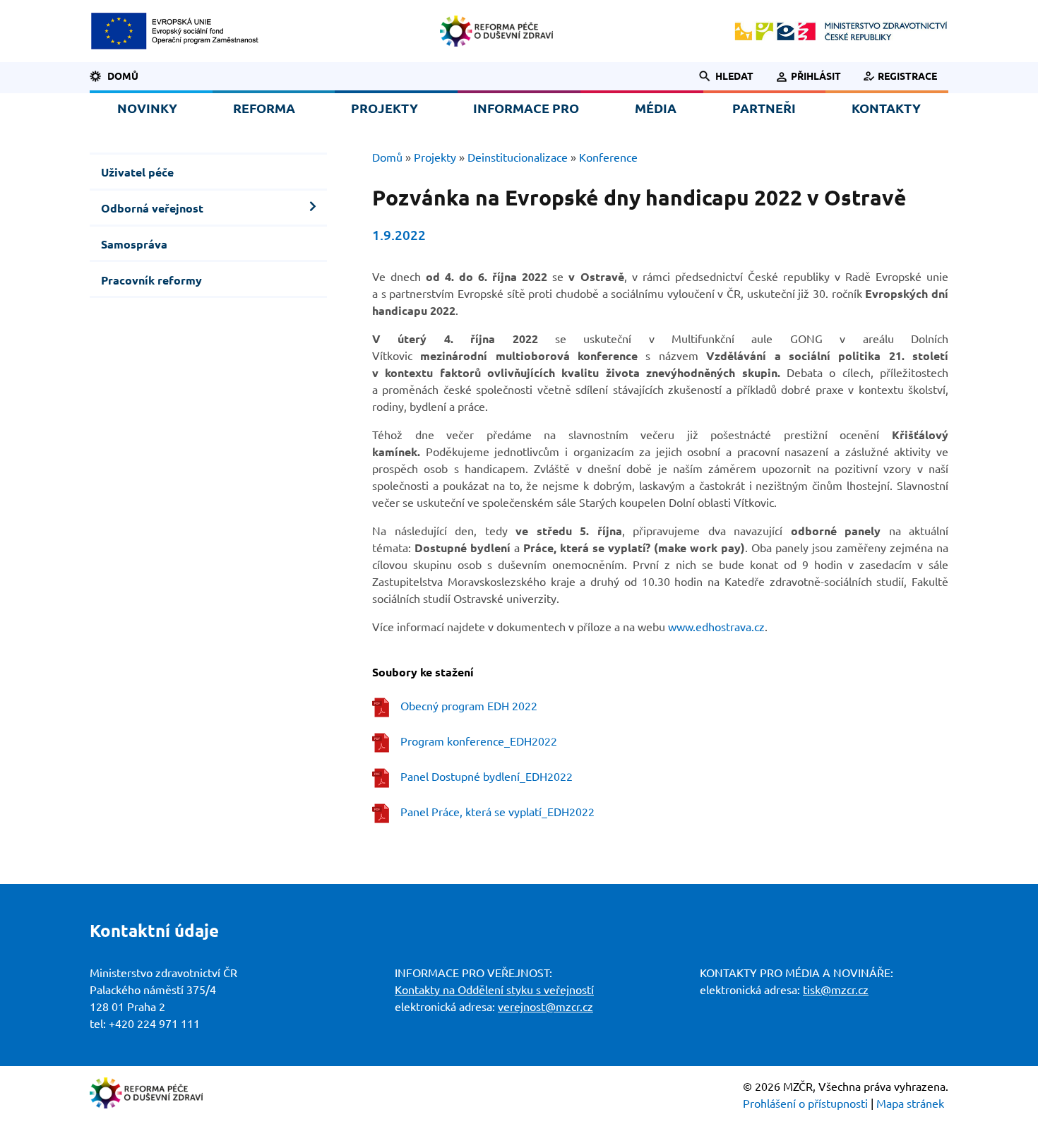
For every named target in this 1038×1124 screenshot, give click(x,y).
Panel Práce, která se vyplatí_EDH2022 (497, 812)
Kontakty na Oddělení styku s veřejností (494, 990)
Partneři (764, 108)
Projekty (384, 108)
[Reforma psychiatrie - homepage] (496, 31)
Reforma (264, 108)
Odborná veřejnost (152, 208)
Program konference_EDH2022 (478, 741)
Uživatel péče (137, 172)
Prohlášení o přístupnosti (805, 1103)
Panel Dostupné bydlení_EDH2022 (486, 776)
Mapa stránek (910, 1103)
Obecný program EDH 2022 (468, 706)
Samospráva (134, 244)
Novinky (147, 108)
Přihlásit (815, 76)
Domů (122, 76)
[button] (718, 76)
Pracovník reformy (151, 280)
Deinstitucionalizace (517, 157)
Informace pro (526, 108)
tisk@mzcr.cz (836, 990)
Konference (608, 157)
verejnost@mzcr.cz (545, 1006)
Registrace (907, 76)
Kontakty (886, 108)
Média (655, 108)
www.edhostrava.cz (716, 627)
